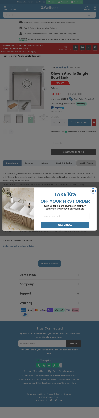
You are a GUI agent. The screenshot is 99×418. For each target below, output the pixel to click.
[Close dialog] (93, 191)
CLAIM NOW (65, 225)
